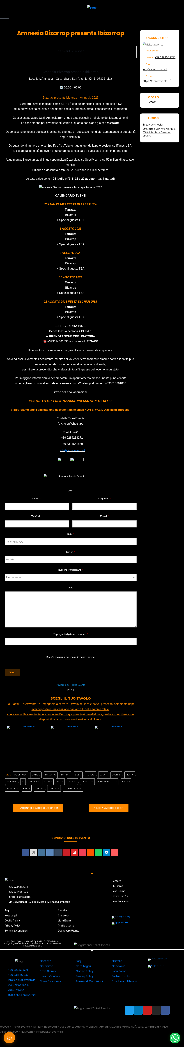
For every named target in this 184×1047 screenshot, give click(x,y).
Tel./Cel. (36, 516)
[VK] (50, 852)
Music (72, 781)
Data (70, 534)
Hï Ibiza (34, 781)
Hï (23, 781)
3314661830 (75, 443)
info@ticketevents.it (155, 69)
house (48, 781)
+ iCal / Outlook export (108, 808)
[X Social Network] (33, 852)
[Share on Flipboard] (74, 852)
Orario (70, 551)
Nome (36, 498)
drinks (65, 774)
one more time (107, 781)
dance (36, 774)
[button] (92, 16)
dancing (50, 774)
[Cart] (4, 20)
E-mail (104, 516)
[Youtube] (151, 945)
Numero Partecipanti (70, 569)
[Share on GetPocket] (82, 852)
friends (12, 781)
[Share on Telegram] (106, 852)
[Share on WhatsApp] (98, 852)
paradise (12, 788)
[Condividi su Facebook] (25, 852)
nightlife (87, 781)
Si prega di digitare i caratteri (70, 634)
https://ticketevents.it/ (157, 81)
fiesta (130, 774)
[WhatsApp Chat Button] (175, 1038)
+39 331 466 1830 (165, 57)
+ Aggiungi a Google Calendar (38, 808)
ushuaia (54, 788)
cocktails (20, 774)
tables (39, 788)
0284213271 (75, 437)
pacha (126, 781)
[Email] (114, 852)
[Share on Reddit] (90, 852)
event (103, 774)
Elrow (90, 774)
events (116, 774)
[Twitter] (135, 945)
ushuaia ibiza (73, 788)
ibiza (60, 781)
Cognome (104, 498)
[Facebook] (167, 945)
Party (26, 788)
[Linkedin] (41, 852)
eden (78, 774)
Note (70, 587)
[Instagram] (159, 945)
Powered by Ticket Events (70, 684)
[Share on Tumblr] (58, 852)
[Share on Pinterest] (66, 852)
